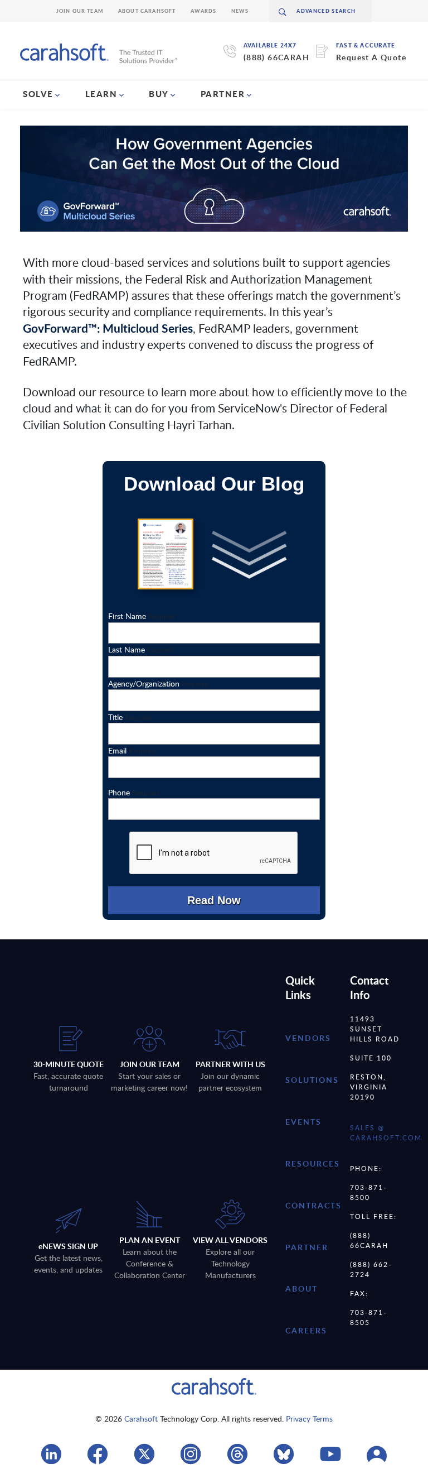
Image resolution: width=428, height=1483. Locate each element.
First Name (141, 616)
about (301, 1288)
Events (303, 1121)
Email (131, 750)
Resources (312, 1163)
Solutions (312, 1079)
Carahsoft (141, 1418)
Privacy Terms (309, 1418)
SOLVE (38, 94)
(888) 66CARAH (276, 57)
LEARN (101, 94)
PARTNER (223, 94)
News (240, 11)
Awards (204, 11)
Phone (133, 792)
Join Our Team (80, 11)
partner (306, 1247)
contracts (313, 1205)
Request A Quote (371, 57)
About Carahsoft (147, 11)
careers (306, 1330)
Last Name (141, 649)
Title (130, 717)
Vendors (308, 1038)
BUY (159, 94)
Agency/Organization (158, 683)
